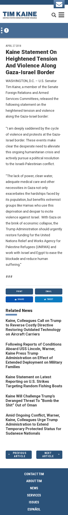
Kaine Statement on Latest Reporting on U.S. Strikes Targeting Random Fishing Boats (34, 381)
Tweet (50, 299)
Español (34, 509)
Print (19, 291)
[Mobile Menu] (61, 13)
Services (34, 495)
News (34, 488)
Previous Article (19, 455)
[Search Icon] (54, 13)
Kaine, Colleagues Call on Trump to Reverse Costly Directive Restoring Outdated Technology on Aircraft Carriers (33, 327)
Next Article (48, 455)
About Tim (34, 481)
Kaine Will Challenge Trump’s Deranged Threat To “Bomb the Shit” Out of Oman (32, 400)
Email (49, 291)
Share (21, 299)
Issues (34, 502)
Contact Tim (34, 474)
